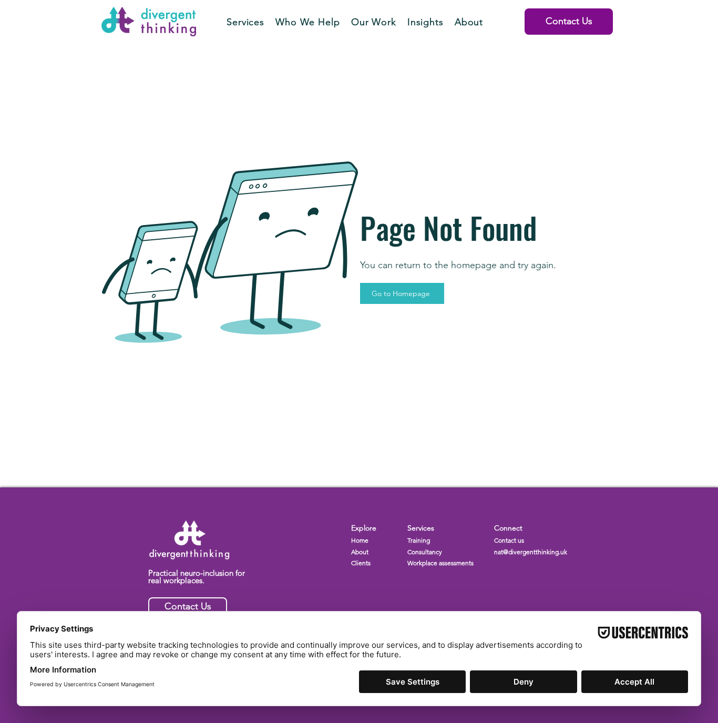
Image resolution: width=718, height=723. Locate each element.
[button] (245, 22)
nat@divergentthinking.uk (530, 552)
